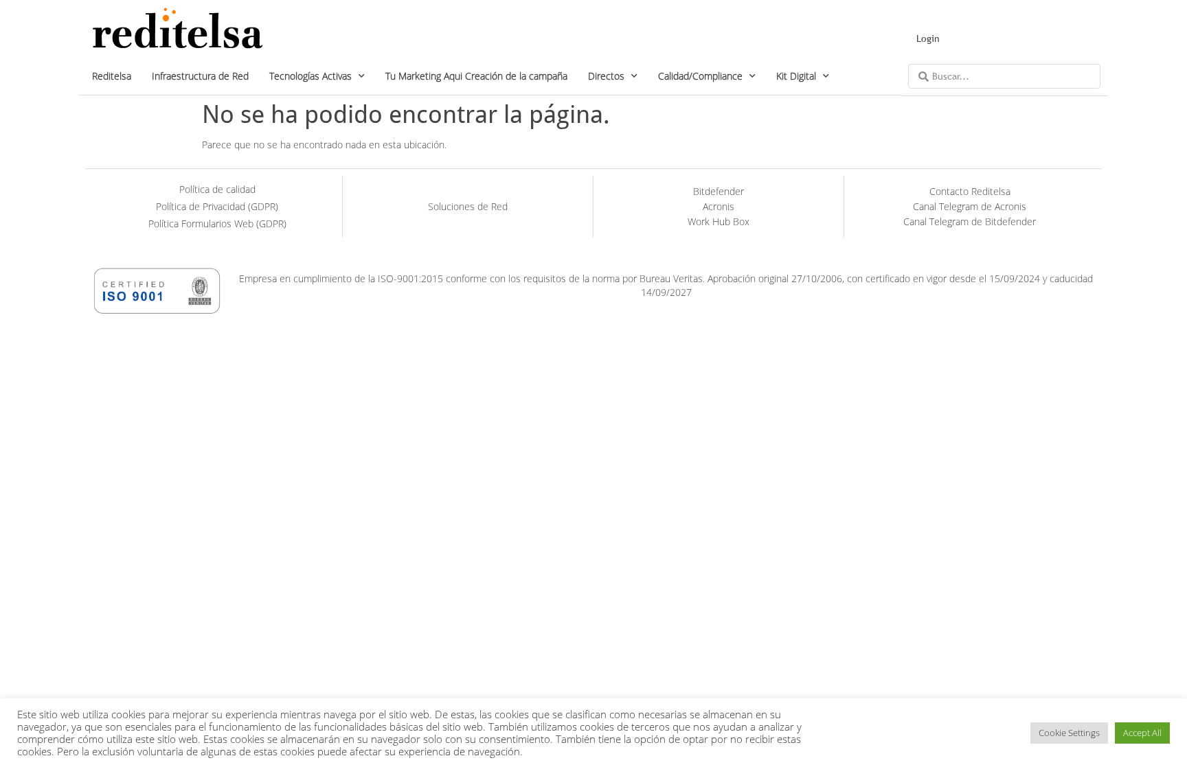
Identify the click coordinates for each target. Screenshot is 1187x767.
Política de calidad (217, 189)
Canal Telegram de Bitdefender (969, 221)
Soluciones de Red (468, 206)
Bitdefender (718, 191)
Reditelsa (111, 75)
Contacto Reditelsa (969, 191)
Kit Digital (796, 75)
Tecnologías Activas (310, 75)
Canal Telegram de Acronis (969, 206)
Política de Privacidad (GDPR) (217, 206)
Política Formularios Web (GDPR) (217, 223)
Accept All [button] (1142, 732)
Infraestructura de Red (200, 75)
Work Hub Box (718, 221)
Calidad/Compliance (700, 75)
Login (928, 38)
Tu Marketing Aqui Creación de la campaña (476, 75)
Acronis (718, 206)
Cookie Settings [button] (1069, 732)
